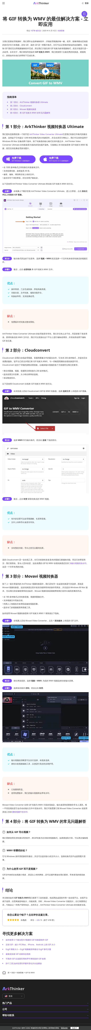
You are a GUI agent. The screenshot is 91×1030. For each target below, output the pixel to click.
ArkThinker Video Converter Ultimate (46, 134)
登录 (87, 3)
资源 (13, 972)
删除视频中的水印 (19, 812)
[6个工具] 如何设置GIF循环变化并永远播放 (24, 963)
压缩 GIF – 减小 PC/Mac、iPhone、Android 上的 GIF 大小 (30, 944)
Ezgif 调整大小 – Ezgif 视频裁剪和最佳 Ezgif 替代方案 (28, 949)
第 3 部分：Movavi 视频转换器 (23, 109)
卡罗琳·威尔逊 (35, 30)
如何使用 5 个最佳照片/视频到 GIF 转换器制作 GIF (27, 940)
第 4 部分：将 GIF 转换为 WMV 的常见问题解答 (30, 112)
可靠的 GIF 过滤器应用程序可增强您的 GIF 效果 (26, 958)
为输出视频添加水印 (77, 563)
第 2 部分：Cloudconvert (21, 105)
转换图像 (61, 30)
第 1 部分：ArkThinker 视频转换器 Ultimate (29, 102)
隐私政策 (64, 1028)
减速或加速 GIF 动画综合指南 (18, 954)
